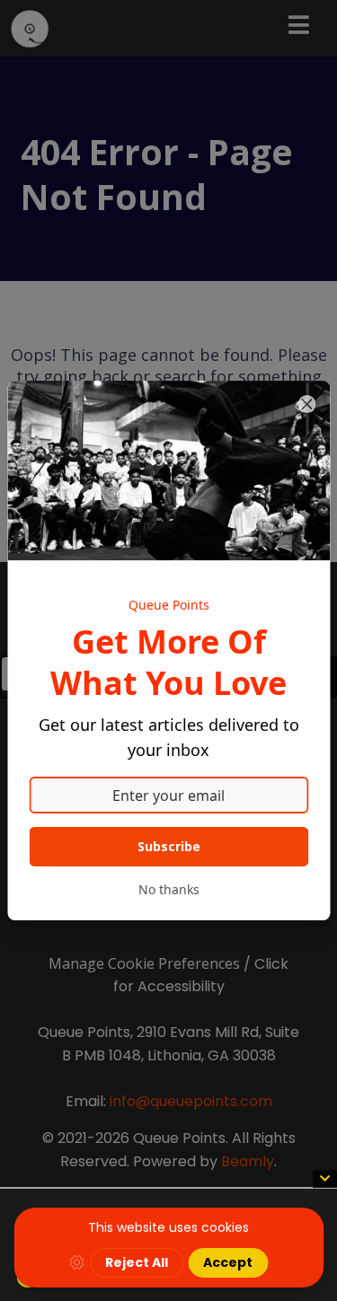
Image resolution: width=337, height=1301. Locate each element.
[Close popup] (306, 404)
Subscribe (168, 846)
